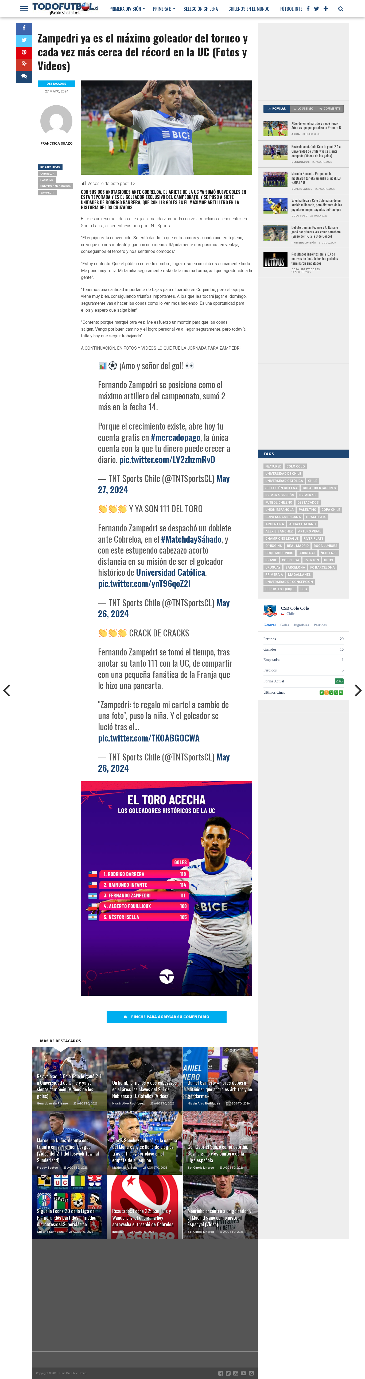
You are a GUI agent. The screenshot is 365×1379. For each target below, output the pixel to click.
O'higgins (273, 546)
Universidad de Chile (283, 474)
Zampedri (47, 192)
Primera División (125, 8)
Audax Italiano (302, 524)
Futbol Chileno (278, 502)
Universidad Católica (170, 572)
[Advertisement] (303, 61)
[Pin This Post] (24, 53)
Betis (328, 560)
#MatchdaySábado (191, 538)
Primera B (162, 8)
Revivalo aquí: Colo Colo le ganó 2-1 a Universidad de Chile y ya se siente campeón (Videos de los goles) (316, 151)
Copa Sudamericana (283, 517)
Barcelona (295, 567)
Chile (312, 481)
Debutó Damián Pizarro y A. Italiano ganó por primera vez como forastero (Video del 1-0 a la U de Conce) (316, 232)
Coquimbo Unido (279, 553)
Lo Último (305, 108)
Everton (311, 560)
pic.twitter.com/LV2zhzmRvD (167, 459)
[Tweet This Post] (24, 41)
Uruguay (272, 567)
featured (46, 179)
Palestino (307, 510)
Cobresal (307, 553)
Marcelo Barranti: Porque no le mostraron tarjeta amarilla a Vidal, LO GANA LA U (316, 178)
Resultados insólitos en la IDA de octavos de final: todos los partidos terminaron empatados (315, 258)
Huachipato (316, 517)
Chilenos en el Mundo (249, 8)
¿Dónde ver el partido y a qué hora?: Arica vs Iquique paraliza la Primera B (316, 125)
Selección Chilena (201, 8)
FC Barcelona (322, 567)
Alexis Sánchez (279, 531)
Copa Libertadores (319, 488)
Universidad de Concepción (289, 582)
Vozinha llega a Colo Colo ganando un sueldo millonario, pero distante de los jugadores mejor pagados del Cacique (317, 205)
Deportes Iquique (280, 589)
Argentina (274, 524)
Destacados (308, 502)
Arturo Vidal (309, 531)
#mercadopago (175, 437)
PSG (303, 589)
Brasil (271, 560)
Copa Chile (330, 510)
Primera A (274, 575)
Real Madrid (298, 546)
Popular (279, 108)
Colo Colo (295, 466)
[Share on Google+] (24, 65)
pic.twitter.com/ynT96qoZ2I (144, 583)
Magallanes (299, 575)
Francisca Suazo (56, 143)
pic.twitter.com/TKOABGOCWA (149, 737)
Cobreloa (47, 173)
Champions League (281, 538)
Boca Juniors (325, 546)
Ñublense (329, 553)
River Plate (313, 538)
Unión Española (279, 510)
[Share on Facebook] (24, 29)
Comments (332, 108)
